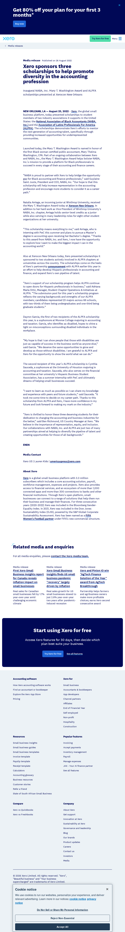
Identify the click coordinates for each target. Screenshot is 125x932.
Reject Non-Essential (62, 918)
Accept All (62, 926)
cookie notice (77, 899)
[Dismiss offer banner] (119, 5)
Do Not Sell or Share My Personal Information (62, 909)
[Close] (107, 889)
